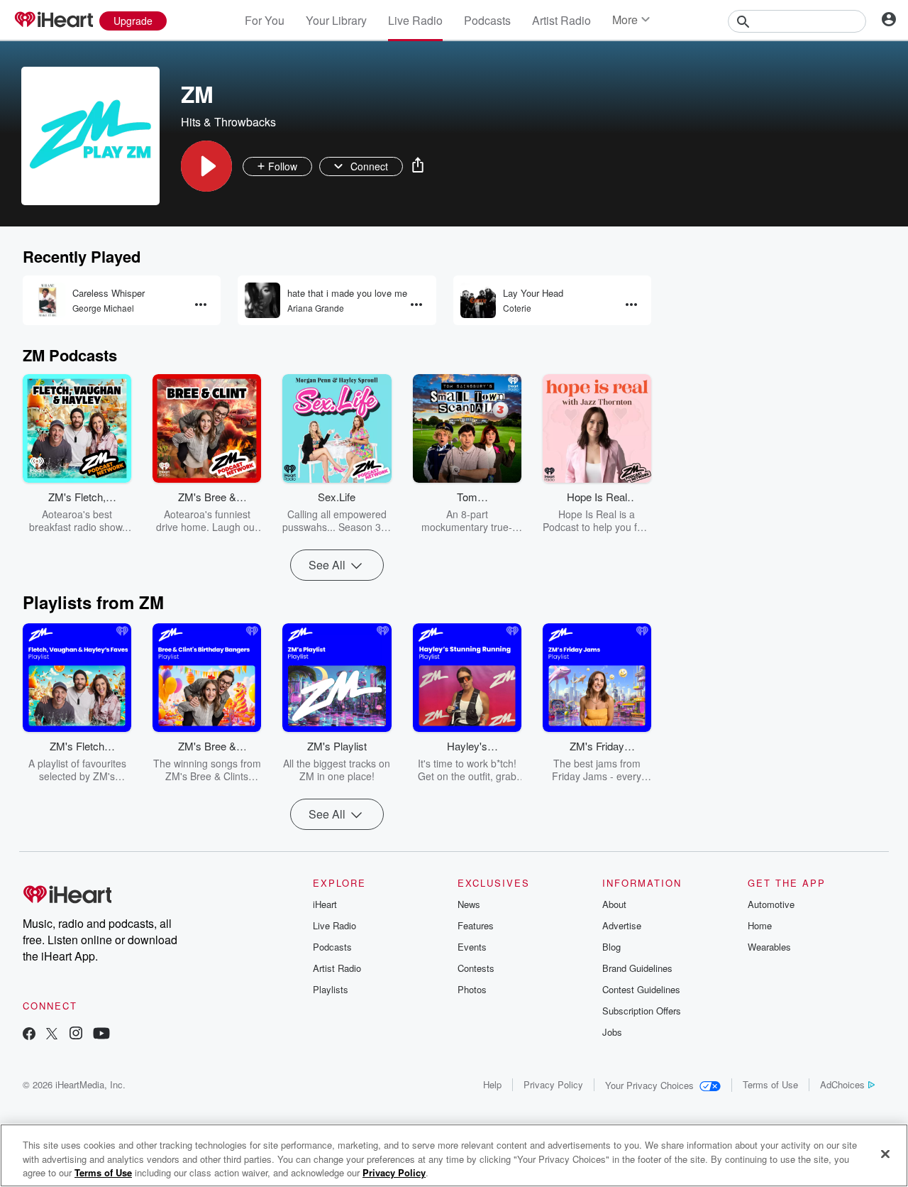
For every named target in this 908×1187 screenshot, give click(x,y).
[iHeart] (53, 20)
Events (472, 946)
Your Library (336, 20)
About (614, 904)
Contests (476, 968)
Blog (611, 946)
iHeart (325, 904)
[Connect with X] (51, 1035)
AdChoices (842, 1084)
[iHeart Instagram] (76, 1035)
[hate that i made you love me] (262, 300)
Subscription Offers (641, 1010)
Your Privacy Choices (649, 1085)
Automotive (771, 904)
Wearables (769, 946)
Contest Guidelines (641, 989)
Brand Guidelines (637, 968)
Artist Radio (561, 20)
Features (476, 925)
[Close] (885, 1153)
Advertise (621, 925)
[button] (206, 166)
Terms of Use (770, 1084)
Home (760, 925)
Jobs (612, 1032)
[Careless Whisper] (47, 300)
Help (492, 1084)
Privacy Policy (553, 1084)
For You (264, 20)
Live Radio (415, 20)
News (469, 904)
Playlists (330, 989)
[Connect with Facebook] (29, 1035)
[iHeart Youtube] (101, 1035)
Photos (472, 989)
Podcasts (487, 20)
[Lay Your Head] (478, 300)
